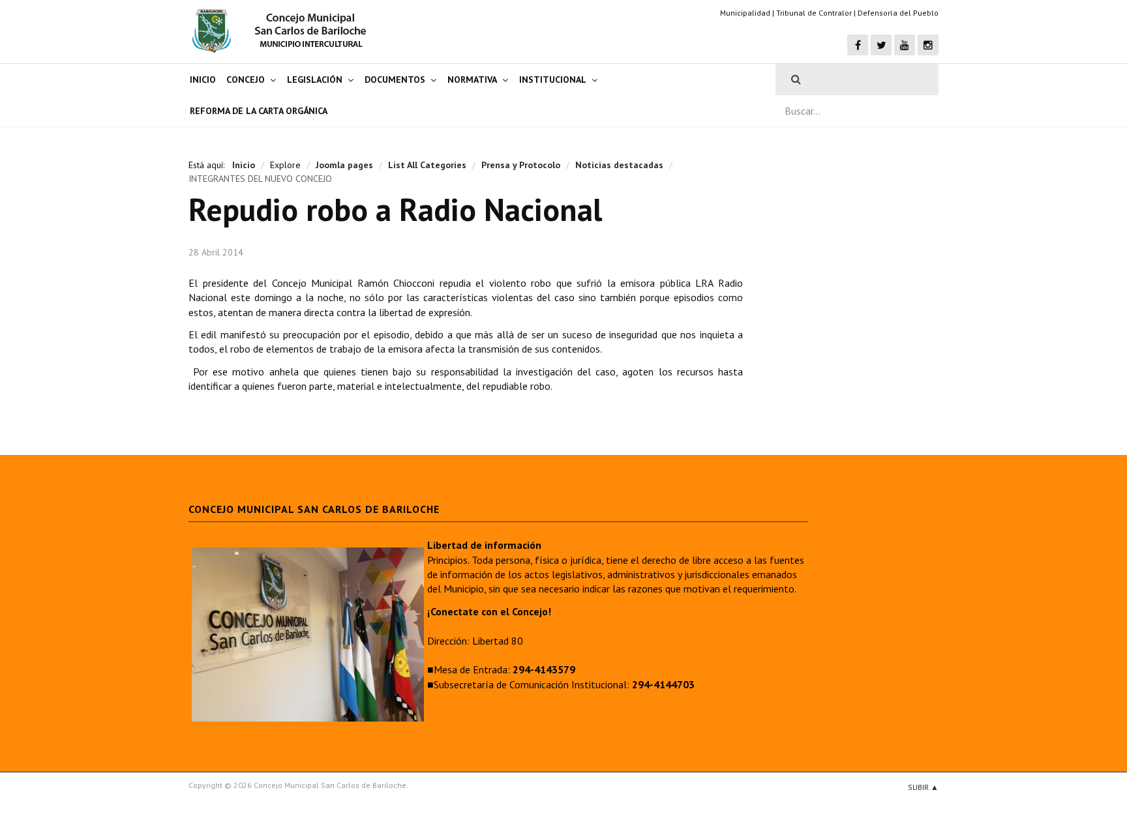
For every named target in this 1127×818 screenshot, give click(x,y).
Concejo (245, 79)
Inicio (203, 79)
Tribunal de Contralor (814, 13)
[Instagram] (928, 45)
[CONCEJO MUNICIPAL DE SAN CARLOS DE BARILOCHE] (283, 30)
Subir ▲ (923, 787)
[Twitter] (881, 45)
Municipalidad (745, 13)
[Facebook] (857, 45)
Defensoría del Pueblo (898, 13)
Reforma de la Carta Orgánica (258, 111)
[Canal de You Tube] (904, 45)
